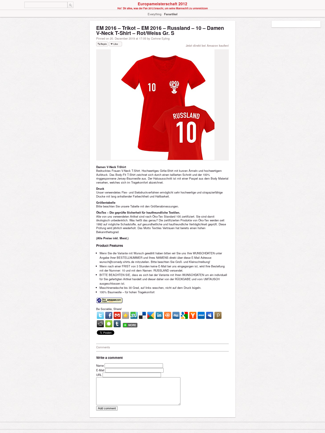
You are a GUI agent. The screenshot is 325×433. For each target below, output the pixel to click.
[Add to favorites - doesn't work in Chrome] (125, 315)
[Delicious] (142, 315)
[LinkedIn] (159, 315)
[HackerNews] (192, 315)
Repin (104, 44)
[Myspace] (209, 315)
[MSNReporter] (201, 315)
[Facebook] (108, 315)
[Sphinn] (108, 323)
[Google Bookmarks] (184, 315)
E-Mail (100, 370)
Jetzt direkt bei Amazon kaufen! (207, 45)
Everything (154, 14)
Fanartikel (171, 14)
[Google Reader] (150, 315)
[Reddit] (100, 323)
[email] (117, 315)
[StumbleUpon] (134, 315)
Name (100, 365)
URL (99, 375)
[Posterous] (218, 315)
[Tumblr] (117, 323)
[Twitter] (100, 315)
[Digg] (176, 315)
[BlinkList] (167, 315)
